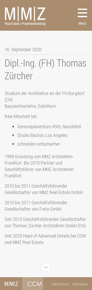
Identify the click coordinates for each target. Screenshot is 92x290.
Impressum (79, 284)
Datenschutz (60, 284)
